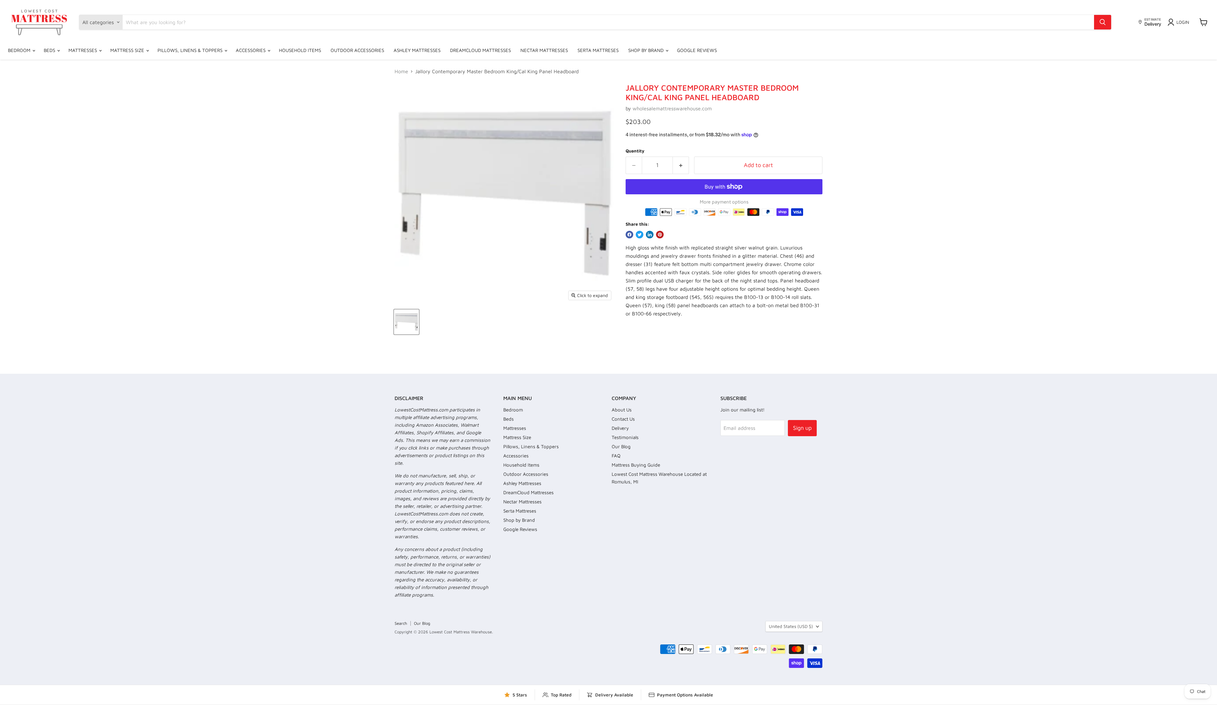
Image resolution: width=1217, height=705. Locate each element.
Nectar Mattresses (544, 50)
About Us (622, 409)
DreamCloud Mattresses (480, 50)
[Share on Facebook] (629, 234)
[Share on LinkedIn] (650, 234)
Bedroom (20, 50)
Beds (50, 50)
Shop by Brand (646, 50)
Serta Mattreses (598, 50)
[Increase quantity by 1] (681, 165)
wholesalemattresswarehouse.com (672, 108)
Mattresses (83, 50)
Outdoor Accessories (357, 50)
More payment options (724, 201)
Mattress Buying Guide (636, 465)
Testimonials (625, 437)
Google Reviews (697, 50)
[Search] (1102, 22)
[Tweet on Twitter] (639, 234)
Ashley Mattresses (417, 50)
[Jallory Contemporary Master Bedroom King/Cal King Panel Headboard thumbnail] (406, 321)
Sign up (802, 427)
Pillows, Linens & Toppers (191, 50)
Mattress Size (127, 50)
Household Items (300, 50)
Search (401, 623)
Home (401, 71)
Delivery (620, 428)
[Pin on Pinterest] (660, 234)
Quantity (635, 150)
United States (791, 626)
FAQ (616, 455)
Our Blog (621, 446)
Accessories (251, 50)
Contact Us (623, 419)
